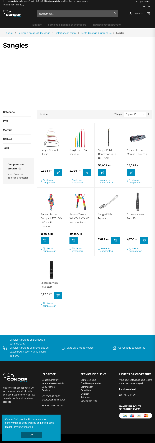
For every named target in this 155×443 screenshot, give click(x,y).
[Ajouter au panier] (58, 172)
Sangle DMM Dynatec (105, 216)
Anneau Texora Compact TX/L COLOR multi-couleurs (51, 220)
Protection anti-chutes (65, 33)
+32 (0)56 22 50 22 (51, 396)
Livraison (85, 393)
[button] (51, 181)
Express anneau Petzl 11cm (49, 284)
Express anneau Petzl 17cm (136, 216)
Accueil (9, 33)
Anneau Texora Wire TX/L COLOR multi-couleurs (79, 218)
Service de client (89, 400)
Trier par (118, 114)
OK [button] (31, 434)
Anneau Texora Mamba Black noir (137, 152)
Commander (87, 387)
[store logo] (12, 13)
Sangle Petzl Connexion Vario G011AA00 (107, 154)
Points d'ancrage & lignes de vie (96, 33)
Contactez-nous (88, 380)
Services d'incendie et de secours (34, 33)
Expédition (86, 390)
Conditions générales (91, 383)
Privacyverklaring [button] (23, 427)
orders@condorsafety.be (53, 399)
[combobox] (77, 13)
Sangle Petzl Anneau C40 (78, 152)
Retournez (86, 397)
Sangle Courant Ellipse (49, 152)
